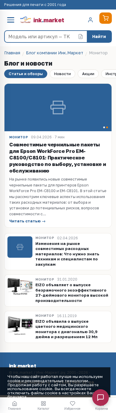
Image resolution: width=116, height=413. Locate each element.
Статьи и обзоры (26, 73)
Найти (99, 36)
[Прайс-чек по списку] (80, 36)
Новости (62, 73)
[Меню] (10, 19)
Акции (88, 73)
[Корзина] (105, 18)
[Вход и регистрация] (90, 20)
